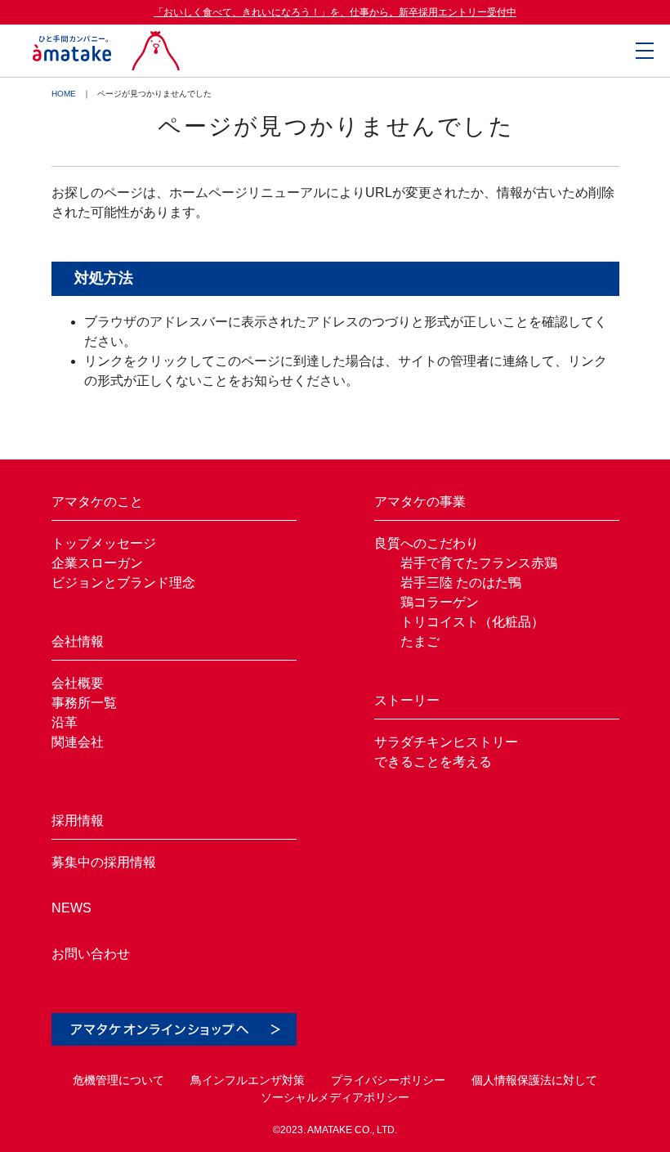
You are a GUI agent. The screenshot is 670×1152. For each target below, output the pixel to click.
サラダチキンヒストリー (446, 742)
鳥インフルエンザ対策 (247, 1080)
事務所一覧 (84, 703)
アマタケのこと (97, 502)
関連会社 (77, 742)
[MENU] (645, 51)
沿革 (64, 722)
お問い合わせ (90, 954)
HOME (63, 93)
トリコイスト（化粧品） (472, 622)
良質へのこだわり (426, 543)
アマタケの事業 (420, 502)
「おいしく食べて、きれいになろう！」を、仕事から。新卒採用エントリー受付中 (335, 12)
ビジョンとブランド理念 (123, 582)
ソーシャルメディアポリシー (335, 1097)
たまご (420, 641)
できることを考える (433, 762)
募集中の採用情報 (103, 862)
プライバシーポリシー (388, 1080)
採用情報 (77, 820)
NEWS (71, 908)
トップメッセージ (103, 543)
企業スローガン (97, 563)
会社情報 (77, 641)
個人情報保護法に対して (534, 1080)
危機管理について (118, 1080)
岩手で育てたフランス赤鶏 (478, 563)
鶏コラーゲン (439, 602)
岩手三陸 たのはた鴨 (460, 582)
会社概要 (77, 683)
